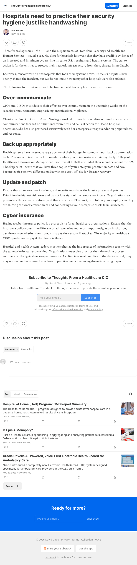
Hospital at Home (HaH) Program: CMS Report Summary (45, 404)
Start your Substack (59, 548)
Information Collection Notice (67, 309)
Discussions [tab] (30, 394)
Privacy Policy (95, 309)
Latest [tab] (16, 394)
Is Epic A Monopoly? (18, 430)
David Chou (17, 30)
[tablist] (18, 349)
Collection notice (91, 539)
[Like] (6, 42)
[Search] (130, 394)
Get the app (86, 548)
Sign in (127, 6)
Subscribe (112, 5)
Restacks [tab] (26, 349)
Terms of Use (86, 305)
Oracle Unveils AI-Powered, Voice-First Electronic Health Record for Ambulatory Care (53, 458)
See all (10, 486)
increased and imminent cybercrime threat (35, 60)
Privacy (65, 539)
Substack (50, 557)
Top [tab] (7, 394)
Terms (75, 539)
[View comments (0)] (15, 42)
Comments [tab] (11, 349)
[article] (68, 412)
